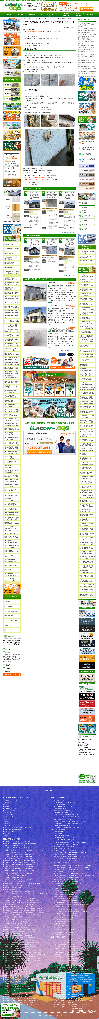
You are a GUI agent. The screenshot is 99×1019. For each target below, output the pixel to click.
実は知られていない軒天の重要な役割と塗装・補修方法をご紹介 (68, 881)
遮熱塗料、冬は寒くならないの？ (60, 984)
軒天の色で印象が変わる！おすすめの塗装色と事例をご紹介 (67, 883)
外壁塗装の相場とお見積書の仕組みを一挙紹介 (63, 819)
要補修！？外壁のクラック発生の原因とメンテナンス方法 (19, 906)
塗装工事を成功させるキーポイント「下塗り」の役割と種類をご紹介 (69, 998)
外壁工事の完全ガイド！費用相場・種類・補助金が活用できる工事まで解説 (23, 864)
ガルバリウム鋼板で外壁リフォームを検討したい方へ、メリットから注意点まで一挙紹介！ (27, 893)
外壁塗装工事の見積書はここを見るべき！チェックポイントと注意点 (69, 821)
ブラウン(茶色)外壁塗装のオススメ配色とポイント (87, 562)
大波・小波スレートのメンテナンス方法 (11, 579)
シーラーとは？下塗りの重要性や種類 (86, 383)
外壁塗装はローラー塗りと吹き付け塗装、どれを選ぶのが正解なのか (22, 937)
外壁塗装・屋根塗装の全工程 (59, 808)
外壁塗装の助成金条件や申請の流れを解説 (86, 285)
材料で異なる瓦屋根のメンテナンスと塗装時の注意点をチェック (68, 873)
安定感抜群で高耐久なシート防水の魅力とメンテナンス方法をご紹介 (22, 965)
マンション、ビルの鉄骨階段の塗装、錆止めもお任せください (67, 900)
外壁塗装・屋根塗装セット (12, 94)
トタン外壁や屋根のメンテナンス (10, 461)
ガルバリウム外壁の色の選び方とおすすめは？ (16, 896)
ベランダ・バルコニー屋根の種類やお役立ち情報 (12, 518)
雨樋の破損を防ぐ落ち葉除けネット (10, 433)
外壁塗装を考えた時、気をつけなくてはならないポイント (19, 919)
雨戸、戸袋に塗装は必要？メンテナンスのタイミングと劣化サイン (68, 913)
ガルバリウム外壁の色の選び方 (85, 360)
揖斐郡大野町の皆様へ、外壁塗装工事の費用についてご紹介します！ (87, 51)
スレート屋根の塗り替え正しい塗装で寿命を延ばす (12, 443)
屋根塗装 (12, 90)
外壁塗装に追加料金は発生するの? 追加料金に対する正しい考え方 (68, 856)
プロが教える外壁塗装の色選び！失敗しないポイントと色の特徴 (21, 843)
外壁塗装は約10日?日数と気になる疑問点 (86, 322)
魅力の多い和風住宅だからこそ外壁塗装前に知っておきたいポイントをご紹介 (71, 869)
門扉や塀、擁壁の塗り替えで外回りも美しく (63, 846)
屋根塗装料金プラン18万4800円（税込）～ (62, 812)
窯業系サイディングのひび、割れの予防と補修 (86, 430)
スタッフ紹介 (8, 606)
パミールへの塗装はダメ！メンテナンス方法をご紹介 (87, 496)
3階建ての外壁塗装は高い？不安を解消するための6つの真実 (19, 870)
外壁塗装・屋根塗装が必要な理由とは (14, 877)
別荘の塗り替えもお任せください (87, 261)
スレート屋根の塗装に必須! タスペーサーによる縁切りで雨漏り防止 (21, 931)
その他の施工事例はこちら (68, 232)
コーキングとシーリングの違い (12, 555)
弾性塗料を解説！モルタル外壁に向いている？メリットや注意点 (21, 1004)
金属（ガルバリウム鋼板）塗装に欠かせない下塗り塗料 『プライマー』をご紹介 (72, 1000)
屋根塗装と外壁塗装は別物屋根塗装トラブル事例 (12, 382)
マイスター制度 (9, 814)
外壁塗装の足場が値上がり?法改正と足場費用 (87, 407)
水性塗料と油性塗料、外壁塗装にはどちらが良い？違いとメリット (68, 992)
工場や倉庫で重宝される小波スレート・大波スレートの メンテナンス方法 (23, 952)
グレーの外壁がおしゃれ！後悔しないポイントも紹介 (87, 543)
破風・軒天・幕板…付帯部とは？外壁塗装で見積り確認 (66, 877)
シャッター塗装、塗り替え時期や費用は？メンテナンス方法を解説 (68, 909)
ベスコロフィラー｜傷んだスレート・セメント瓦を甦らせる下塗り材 (69, 948)
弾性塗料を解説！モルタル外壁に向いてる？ (87, 571)
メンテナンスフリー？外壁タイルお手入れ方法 (86, 449)
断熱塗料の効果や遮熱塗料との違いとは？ (86, 501)
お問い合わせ (8, 625)
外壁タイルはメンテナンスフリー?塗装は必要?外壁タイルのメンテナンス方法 (71, 867)
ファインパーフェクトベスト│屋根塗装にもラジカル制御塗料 (67, 942)
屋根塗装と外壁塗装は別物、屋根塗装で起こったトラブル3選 (20, 929)
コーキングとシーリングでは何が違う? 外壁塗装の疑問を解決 (20, 940)
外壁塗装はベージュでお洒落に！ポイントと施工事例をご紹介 (20, 998)
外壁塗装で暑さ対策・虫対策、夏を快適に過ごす (64, 929)
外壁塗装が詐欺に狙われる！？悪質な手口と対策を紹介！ (19, 925)
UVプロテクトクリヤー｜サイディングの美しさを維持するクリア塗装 (69, 963)
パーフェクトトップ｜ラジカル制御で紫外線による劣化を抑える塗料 (69, 940)
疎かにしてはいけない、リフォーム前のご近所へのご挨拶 (19, 866)
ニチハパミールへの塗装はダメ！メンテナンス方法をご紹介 (19, 973)
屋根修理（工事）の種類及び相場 (10, 288)
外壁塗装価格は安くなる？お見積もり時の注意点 (12, 283)
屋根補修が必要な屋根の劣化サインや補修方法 (11, 438)
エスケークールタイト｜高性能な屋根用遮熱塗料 (64, 954)
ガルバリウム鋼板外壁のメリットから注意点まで (86, 355)
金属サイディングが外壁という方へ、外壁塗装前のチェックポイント (69, 1007)
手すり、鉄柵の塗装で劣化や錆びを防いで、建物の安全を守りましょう (69, 902)
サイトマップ (8, 630)
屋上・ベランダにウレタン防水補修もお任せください (12, 532)
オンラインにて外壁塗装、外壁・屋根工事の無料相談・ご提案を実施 (69, 852)
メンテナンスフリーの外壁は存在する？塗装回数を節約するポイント (22, 891)
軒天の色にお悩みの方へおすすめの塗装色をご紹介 (12, 410)
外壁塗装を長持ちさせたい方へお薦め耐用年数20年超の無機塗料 (68, 994)
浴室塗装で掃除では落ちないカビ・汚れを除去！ (64, 906)
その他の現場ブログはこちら (67, 350)
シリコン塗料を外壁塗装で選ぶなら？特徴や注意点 (12, 330)
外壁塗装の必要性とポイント (59, 831)
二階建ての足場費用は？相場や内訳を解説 (86, 411)
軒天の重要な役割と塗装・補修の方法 (10, 405)
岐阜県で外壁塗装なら (11, 611)
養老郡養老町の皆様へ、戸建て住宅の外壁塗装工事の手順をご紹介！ (87, 62)
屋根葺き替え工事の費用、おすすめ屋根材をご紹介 (64, 837)
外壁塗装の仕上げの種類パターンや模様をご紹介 (86, 576)
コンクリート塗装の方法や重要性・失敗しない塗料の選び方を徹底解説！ (70, 911)
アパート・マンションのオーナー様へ (86, 256)
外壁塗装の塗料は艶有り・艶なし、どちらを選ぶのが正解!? (67, 990)
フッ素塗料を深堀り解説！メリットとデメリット (87, 566)
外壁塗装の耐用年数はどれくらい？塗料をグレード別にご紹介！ (21, 898)
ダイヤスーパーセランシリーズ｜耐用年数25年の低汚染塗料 (67, 950)
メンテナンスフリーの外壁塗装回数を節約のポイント (87, 350)
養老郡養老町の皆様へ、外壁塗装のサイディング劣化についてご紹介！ (87, 67)
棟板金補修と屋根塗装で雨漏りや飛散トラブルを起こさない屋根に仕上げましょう (25, 954)
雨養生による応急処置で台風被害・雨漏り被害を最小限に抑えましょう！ (23, 979)
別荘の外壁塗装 (56, 927)
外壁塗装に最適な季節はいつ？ (11, 316)
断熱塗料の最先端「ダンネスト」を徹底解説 (87, 505)
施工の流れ (55, 14)
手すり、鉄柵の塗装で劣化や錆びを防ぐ (11, 490)
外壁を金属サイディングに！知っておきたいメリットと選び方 (67, 860)
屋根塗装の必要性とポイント (59, 833)
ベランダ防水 (12, 99)
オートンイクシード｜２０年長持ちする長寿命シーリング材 (67, 971)
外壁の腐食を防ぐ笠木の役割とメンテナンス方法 (12, 419)
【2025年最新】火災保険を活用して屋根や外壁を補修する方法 (67, 827)
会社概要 (90, 14)
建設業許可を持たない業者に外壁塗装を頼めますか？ (18, 827)
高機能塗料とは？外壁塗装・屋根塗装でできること (12, 377)
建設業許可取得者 (10, 615)
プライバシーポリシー (11, 620)
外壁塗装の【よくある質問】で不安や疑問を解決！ (17, 841)
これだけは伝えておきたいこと (12, 808)
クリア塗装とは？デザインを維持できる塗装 (12, 335)
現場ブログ (32, 18)
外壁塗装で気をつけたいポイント (11, 386)
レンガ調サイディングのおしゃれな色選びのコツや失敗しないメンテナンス (23, 908)
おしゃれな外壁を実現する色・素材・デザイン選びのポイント (20, 988)
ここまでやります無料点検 (78, 14)
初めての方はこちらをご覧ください (61, 800)
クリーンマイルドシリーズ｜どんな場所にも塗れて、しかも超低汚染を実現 (70, 969)
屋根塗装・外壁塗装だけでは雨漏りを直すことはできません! (20, 873)
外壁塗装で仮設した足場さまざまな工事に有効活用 (87, 402)
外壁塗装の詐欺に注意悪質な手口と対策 (86, 318)
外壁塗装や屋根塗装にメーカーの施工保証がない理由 (87, 393)
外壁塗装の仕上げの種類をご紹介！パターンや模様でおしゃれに (21, 1009)
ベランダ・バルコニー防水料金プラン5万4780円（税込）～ (67, 817)
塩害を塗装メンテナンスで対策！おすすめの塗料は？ (18, 969)
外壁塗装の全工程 (10, 267)
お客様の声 (32, 14)
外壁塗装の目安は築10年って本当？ (10, 262)
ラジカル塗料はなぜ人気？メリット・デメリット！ (87, 590)
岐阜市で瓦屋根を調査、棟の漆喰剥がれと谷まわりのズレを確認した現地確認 (87, 24)
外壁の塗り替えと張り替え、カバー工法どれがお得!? (86, 341)
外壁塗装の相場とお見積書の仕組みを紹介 (86, 303)
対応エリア (8, 823)
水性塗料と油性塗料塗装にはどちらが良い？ (86, 444)
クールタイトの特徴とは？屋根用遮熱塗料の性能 (87, 585)
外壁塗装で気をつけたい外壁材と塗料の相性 (11, 574)
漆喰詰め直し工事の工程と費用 (85, 458)
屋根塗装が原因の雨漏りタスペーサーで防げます (11, 447)
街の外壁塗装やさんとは (11, 800)
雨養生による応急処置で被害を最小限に (86, 515)
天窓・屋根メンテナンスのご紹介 (11, 414)
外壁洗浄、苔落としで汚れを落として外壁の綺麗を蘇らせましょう (68, 915)
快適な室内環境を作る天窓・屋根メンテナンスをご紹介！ (66, 886)
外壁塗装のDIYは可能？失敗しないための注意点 (86, 421)
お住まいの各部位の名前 (11, 302)
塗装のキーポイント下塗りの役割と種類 (85, 374)
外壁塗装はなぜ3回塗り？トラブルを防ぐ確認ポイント (18, 921)
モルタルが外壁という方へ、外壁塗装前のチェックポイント (67, 1002)
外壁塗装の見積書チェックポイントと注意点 (87, 308)
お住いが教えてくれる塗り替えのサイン (11, 258)
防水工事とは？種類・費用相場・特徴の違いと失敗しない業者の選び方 (22, 958)
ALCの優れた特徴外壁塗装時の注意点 (10, 560)
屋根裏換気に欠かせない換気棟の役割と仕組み (11, 541)
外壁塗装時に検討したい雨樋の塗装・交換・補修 (11, 424)
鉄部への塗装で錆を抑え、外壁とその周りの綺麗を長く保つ (67, 898)
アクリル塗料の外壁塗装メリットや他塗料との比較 (12, 321)
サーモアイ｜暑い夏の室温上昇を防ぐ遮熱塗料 (63, 944)
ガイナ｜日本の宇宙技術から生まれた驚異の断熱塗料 (65, 967)
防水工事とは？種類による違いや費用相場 (12, 522)
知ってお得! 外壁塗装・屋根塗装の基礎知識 (15, 875)
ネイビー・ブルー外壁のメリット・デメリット (86, 538)
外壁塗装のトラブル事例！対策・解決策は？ (87, 524)
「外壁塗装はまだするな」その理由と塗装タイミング (12, 272)
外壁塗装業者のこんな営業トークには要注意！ (87, 416)
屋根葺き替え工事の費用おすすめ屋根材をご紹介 (11, 292)
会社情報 (7, 821)
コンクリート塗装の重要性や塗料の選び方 (11, 508)
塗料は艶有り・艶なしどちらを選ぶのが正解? (86, 440)
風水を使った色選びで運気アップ (88, 142)
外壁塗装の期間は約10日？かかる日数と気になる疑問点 (18, 858)
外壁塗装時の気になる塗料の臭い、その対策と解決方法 (18, 868)
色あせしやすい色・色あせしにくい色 (87, 154)
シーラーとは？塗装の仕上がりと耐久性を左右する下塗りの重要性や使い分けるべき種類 (74, 996)
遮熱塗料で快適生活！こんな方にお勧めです (63, 956)
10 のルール (8, 812)
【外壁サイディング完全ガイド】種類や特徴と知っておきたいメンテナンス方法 (24, 910)
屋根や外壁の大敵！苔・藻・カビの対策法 (86, 482)
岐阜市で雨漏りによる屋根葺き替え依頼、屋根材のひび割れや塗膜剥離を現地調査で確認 (87, 30)
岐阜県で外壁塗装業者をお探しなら (13, 829)
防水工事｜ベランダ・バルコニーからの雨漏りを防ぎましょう (67, 850)
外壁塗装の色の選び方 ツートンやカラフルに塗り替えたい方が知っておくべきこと (25, 850)
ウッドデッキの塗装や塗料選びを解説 (11, 494)
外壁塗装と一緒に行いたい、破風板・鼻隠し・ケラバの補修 (67, 879)
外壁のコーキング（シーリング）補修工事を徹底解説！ (66, 858)
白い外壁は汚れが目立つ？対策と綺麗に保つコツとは (87, 552)
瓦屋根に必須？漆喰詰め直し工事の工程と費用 (63, 871)
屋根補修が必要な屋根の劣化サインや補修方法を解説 (65, 896)
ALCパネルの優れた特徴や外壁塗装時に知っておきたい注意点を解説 (22, 942)
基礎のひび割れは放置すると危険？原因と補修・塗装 (18, 981)
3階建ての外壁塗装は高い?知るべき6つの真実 (87, 336)
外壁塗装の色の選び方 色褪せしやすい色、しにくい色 (18, 845)
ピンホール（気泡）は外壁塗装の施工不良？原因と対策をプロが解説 (22, 914)
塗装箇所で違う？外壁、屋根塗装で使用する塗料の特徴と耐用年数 (68, 986)
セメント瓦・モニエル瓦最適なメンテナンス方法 (11, 476)
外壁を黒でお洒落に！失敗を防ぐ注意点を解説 (86, 548)
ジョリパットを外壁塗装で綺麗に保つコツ (87, 463)
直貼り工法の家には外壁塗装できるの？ (85, 435)
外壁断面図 (8, 569)
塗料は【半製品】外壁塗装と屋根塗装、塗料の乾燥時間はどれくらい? (22, 935)
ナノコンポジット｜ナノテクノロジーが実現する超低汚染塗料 (67, 958)
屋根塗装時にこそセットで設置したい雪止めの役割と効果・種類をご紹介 (70, 892)
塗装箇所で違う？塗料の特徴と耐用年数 (86, 369)
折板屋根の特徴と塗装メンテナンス (10, 466)
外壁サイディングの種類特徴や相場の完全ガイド (11, 358)
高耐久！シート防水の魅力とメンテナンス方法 (11, 537)
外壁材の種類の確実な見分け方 (84, 346)
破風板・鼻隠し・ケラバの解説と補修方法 (12, 400)
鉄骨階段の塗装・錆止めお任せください (11, 485)
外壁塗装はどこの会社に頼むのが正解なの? (15, 933)
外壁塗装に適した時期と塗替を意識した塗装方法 (11, 311)
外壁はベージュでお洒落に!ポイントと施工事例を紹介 (87, 557)
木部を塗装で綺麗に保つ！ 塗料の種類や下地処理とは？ (18, 971)
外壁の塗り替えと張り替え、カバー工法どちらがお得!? (18, 885)
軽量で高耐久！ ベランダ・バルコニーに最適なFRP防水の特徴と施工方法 (23, 960)
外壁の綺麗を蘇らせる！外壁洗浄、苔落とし (86, 477)
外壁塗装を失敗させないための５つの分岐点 (16, 852)
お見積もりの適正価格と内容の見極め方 (86, 313)
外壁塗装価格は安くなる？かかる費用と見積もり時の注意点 (67, 823)
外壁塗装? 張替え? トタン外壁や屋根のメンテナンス (65, 863)
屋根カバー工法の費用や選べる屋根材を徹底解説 (11, 297)
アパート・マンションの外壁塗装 (60, 925)
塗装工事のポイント (10, 253)
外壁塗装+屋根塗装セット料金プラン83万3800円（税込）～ (67, 814)
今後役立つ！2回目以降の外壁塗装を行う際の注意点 (65, 844)
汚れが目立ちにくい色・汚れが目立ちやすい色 (88, 148)
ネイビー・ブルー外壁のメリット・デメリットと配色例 (18, 990)
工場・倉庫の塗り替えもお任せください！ (87, 252)
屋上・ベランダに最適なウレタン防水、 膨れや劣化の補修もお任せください (23, 963)
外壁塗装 (12, 85)
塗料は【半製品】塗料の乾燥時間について (11, 551)
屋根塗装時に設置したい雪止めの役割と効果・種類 (12, 429)
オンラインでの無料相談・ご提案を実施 (86, 275)
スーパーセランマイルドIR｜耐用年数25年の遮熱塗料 (65, 946)
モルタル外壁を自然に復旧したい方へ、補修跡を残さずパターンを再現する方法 (24, 912)
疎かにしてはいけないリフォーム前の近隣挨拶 (86, 327)
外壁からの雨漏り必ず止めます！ (60, 829)
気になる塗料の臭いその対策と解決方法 (85, 332)
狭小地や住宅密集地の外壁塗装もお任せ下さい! (11, 452)
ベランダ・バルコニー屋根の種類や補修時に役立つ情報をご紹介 (21, 956)
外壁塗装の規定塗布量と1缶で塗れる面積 (86, 472)
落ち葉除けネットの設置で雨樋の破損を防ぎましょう (65, 894)
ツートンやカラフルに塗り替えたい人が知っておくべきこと (88, 160)
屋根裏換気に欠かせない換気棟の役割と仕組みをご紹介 (18, 967)
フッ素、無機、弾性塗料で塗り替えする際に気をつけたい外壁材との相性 (23, 950)
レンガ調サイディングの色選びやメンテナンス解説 (12, 353)
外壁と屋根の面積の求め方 (12, 565)
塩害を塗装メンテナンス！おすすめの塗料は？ (12, 546)
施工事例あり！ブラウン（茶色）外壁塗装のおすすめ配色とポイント (22, 1000)
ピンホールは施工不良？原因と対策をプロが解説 (11, 368)
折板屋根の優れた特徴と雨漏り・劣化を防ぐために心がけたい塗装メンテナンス (71, 865)
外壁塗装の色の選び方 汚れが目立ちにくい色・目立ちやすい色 (20, 847)
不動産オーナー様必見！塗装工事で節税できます (86, 397)
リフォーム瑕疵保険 (10, 810)
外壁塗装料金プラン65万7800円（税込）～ (62, 810)
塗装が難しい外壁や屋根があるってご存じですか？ (87, 425)
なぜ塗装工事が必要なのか (12, 248)
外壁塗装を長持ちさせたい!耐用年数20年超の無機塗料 (87, 388)
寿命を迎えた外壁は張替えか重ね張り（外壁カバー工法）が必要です (69, 842)
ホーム (9, 14)
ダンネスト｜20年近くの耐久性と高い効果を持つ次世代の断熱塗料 (68, 965)
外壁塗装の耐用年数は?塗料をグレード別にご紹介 (12, 307)
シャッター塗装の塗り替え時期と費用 (10, 504)
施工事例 (20, 14)
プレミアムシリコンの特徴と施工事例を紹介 (86, 580)
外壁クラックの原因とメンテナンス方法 (11, 349)
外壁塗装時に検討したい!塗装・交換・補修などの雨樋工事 (66, 890)
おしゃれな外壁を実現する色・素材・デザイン (87, 533)
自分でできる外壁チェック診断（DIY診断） (15, 881)
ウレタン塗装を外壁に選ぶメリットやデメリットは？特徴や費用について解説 (71, 977)
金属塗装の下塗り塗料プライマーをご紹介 (86, 379)
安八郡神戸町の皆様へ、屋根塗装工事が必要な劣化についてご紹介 (87, 46)
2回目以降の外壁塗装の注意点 (85, 364)
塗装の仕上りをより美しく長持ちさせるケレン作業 (12, 372)
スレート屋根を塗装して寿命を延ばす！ (62, 921)
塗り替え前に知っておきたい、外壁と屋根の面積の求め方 (19, 944)
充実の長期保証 (9, 817)
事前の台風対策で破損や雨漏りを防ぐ (85, 510)
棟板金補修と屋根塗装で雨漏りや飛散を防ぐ (11, 513)
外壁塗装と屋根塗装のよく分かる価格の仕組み (63, 802)
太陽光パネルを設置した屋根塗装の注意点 (86, 487)
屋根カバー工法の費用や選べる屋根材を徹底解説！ (64, 840)
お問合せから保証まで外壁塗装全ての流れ (62, 806)
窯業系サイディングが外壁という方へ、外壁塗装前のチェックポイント (69, 1004)
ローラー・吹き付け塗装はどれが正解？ (85, 468)
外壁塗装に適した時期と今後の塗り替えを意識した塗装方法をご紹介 (22, 900)
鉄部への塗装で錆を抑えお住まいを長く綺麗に (11, 480)
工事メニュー (44, 14)
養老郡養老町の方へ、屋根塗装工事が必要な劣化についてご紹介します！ (87, 56)
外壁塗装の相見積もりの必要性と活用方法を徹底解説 (18, 923)
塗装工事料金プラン (66, 14)
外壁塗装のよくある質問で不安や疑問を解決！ (87, 280)
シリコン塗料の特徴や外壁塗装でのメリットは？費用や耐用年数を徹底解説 (70, 973)
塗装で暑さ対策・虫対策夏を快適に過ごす (11, 339)
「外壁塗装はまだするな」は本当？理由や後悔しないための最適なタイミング (24, 862)
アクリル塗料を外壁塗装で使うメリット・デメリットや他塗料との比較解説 (70, 975)
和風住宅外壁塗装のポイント (85, 454)
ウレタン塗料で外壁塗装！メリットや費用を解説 (12, 325)
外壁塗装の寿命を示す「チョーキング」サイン (11, 344)
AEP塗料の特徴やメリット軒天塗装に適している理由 (87, 594)
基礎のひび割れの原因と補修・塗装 (85, 519)
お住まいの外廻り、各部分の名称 (13, 887)
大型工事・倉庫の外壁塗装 (58, 923)
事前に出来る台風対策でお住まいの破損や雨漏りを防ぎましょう (21, 977)
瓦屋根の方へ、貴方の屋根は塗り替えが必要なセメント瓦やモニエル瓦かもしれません (73, 875)
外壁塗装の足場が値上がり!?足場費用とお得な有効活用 (65, 932)
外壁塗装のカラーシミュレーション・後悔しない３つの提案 (19, 854)
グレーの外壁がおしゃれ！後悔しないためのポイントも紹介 (19, 992)
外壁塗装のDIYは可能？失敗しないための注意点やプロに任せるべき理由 (22, 883)
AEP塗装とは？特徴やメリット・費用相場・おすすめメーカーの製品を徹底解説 (71, 981)
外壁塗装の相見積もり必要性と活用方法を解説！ (87, 299)
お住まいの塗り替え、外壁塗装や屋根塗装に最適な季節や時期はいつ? (22, 902)
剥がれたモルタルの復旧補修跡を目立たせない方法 (12, 363)
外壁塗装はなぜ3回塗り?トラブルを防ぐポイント (11, 391)
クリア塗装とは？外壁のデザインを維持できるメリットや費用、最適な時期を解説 (72, 979)
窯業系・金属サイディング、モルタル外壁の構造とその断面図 (20, 946)
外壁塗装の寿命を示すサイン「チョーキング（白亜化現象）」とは (21, 904)
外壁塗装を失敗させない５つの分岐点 (86, 289)
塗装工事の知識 (9, 244)
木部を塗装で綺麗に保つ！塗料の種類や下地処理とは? (87, 491)
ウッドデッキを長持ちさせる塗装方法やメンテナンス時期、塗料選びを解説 (70, 904)
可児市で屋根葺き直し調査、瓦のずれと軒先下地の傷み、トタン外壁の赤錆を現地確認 (87, 36)
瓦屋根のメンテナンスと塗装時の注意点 (11, 471)
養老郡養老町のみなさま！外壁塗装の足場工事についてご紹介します (87, 73)
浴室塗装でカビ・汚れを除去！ (10, 499)
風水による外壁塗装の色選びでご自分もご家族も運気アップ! (20, 856)
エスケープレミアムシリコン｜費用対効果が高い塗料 (65, 952)
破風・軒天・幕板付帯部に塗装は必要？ (11, 396)
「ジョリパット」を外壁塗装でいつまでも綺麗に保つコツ (19, 948)
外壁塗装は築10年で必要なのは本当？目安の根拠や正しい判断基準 (21, 860)
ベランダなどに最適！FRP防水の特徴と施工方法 (12, 527)
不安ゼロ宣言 (8, 819)
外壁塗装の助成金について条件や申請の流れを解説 (64, 854)
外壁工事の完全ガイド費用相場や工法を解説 (11, 278)
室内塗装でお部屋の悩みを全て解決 (61, 848)
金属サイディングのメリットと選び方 (10, 457)
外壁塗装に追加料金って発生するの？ (85, 294)
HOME (25, 18)
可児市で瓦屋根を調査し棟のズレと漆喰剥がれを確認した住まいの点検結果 (87, 41)
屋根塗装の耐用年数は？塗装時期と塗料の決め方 (86, 529)
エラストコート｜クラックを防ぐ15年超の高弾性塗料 (65, 960)
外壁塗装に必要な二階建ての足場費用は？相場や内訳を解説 (67, 934)
